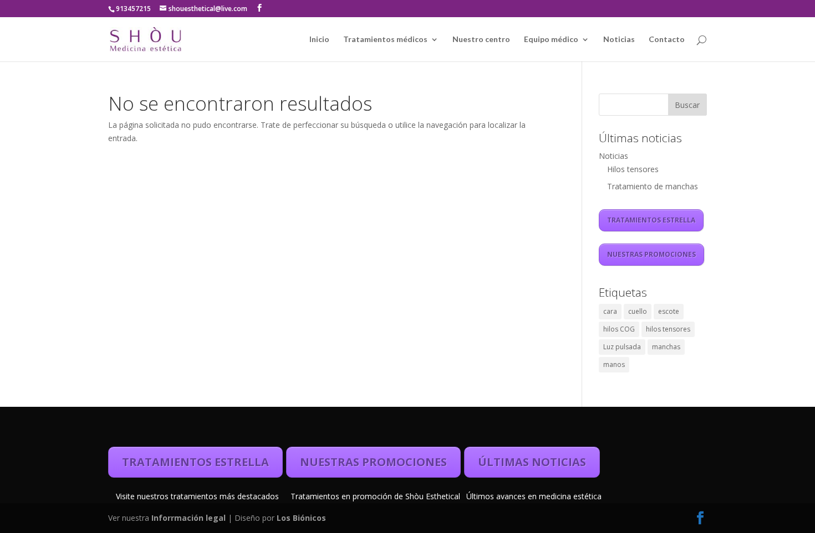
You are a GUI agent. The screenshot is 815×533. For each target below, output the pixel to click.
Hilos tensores (633, 169)
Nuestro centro (481, 39)
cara (610, 311)
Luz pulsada (622, 346)
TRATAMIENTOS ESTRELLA (651, 220)
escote (668, 311)
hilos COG (619, 329)
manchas (666, 346)
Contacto (667, 39)
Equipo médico (551, 39)
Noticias (619, 39)
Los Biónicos (301, 518)
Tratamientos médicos (385, 39)
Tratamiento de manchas (652, 186)
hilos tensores (668, 329)
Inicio (319, 39)
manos (614, 364)
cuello (637, 311)
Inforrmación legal (189, 518)
